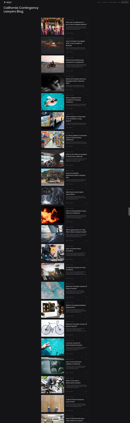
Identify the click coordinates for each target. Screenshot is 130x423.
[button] (119, 2)
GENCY (9, 2)
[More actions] (86, 19)
